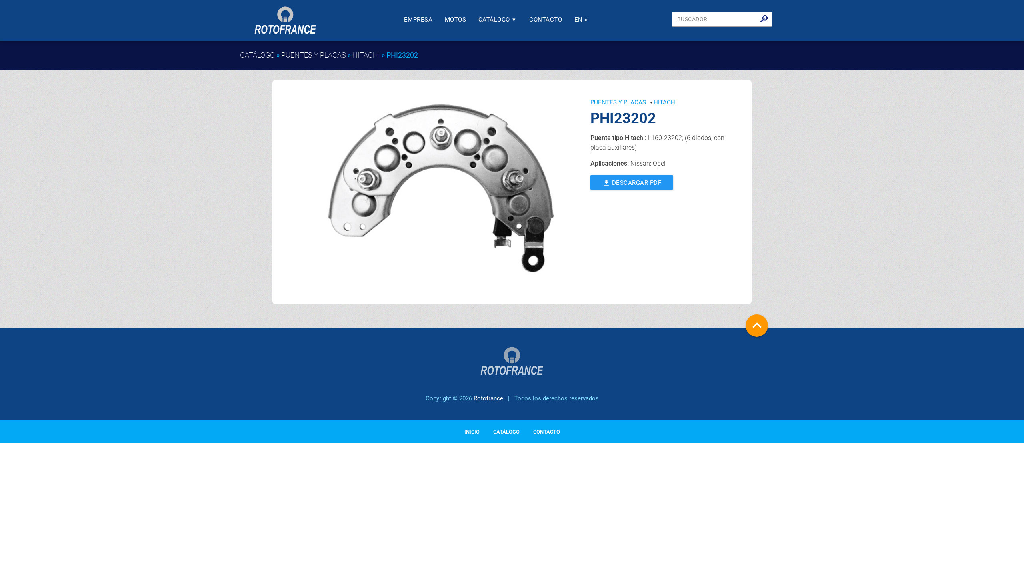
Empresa (418, 19)
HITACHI (366, 55)
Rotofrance (488, 398)
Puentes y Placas (313, 55)
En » (581, 19)
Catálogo (497, 19)
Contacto (545, 19)
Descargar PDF (632, 183)
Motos (455, 19)
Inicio (472, 432)
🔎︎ (764, 19)
